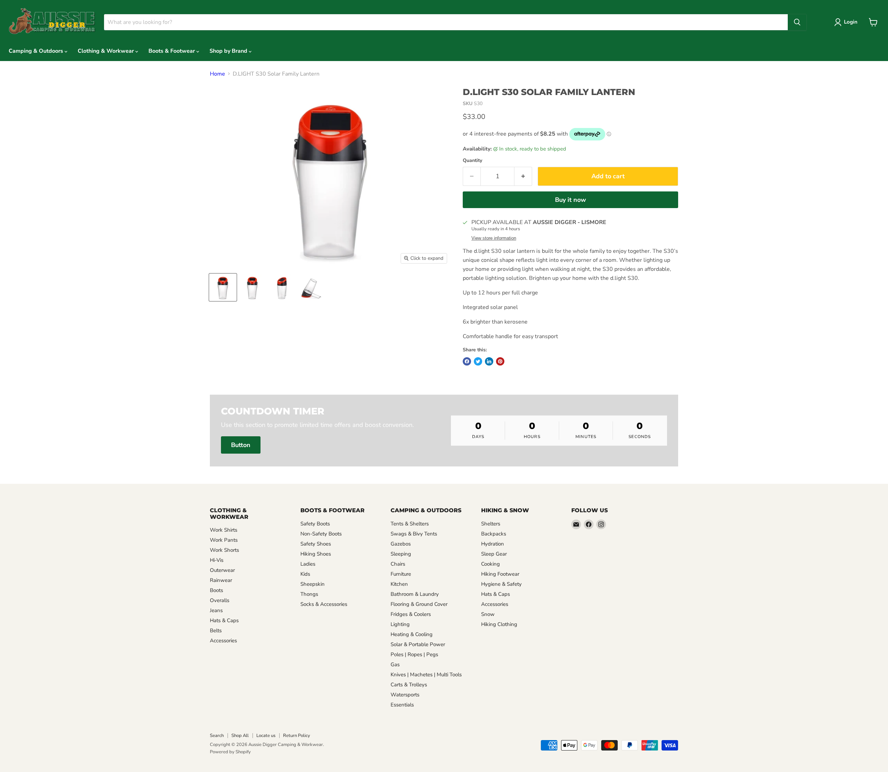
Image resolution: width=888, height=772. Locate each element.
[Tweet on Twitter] (478, 361)
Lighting (400, 624)
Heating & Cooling (412, 634)
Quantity (472, 160)
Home (217, 74)
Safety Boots (315, 523)
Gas (395, 664)
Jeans (216, 610)
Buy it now (570, 200)
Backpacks (493, 533)
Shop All (240, 735)
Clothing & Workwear (106, 51)
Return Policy (296, 735)
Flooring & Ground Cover (419, 604)
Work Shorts (224, 550)
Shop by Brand (229, 51)
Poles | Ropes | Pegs (414, 654)
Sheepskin (312, 584)
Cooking (490, 563)
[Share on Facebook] (467, 361)
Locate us (265, 735)
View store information (493, 238)
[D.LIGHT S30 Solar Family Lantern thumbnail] (223, 287)
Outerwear (222, 570)
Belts (216, 630)
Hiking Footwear (500, 574)
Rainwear (221, 580)
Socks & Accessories (323, 604)
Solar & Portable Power (418, 644)
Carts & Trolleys (409, 684)
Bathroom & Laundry (415, 594)
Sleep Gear (494, 553)
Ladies (307, 563)
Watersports (405, 694)
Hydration (492, 543)
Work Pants (224, 540)
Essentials (402, 704)
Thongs (309, 594)
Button (240, 445)
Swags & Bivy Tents (414, 533)
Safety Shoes (315, 543)
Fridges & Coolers (411, 614)
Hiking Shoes (315, 553)
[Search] (797, 22)
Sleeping (401, 553)
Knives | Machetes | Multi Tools (426, 674)
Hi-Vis (216, 560)
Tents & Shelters (410, 523)
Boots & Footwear (172, 51)
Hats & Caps (224, 620)
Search (217, 735)
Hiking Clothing (499, 624)
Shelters (490, 523)
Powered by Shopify (230, 752)
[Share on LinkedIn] (489, 361)
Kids (305, 574)
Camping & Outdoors (37, 51)
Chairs (398, 563)
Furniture (401, 574)
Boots (216, 590)
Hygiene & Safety (501, 584)
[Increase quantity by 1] (523, 176)
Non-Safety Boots (321, 533)
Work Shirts (223, 529)
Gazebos (401, 543)
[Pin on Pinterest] (500, 361)
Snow (488, 614)
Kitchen (399, 584)
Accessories (223, 640)
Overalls (219, 600)
